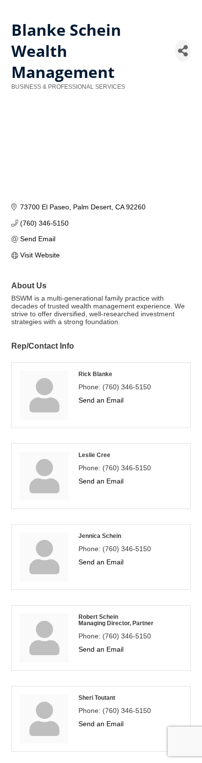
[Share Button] (183, 51)
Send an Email (101, 400)
